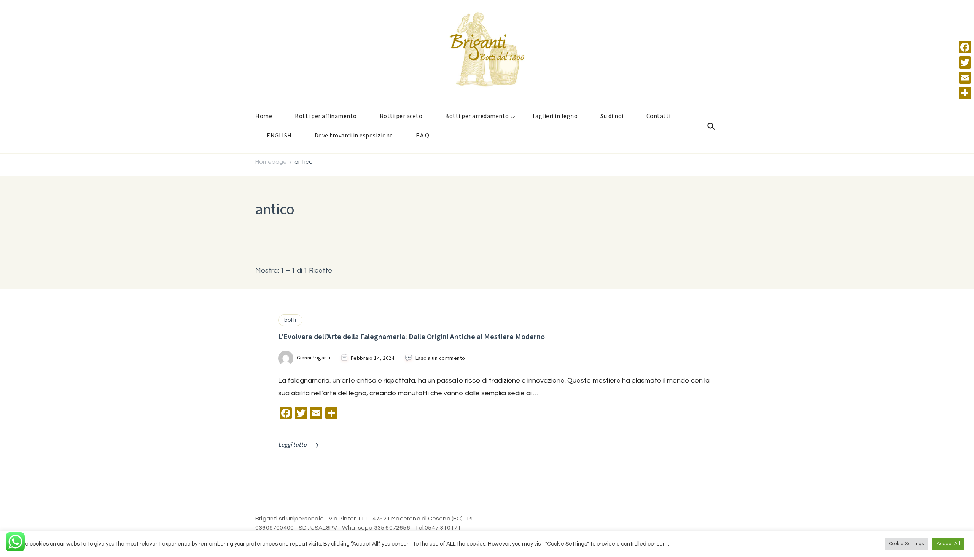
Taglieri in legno (555, 116)
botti (290, 320)
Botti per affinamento (326, 116)
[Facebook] (964, 47)
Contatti (658, 116)
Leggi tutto (293, 445)
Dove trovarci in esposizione (354, 136)
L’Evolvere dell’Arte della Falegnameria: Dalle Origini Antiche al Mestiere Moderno (411, 337)
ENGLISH (279, 136)
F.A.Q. (423, 136)
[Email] (964, 77)
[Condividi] (964, 93)
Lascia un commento (440, 358)
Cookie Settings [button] (906, 543)
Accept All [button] (948, 543)
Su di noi (612, 116)
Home (263, 116)
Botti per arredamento (477, 116)
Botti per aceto (401, 116)
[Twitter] (964, 62)
